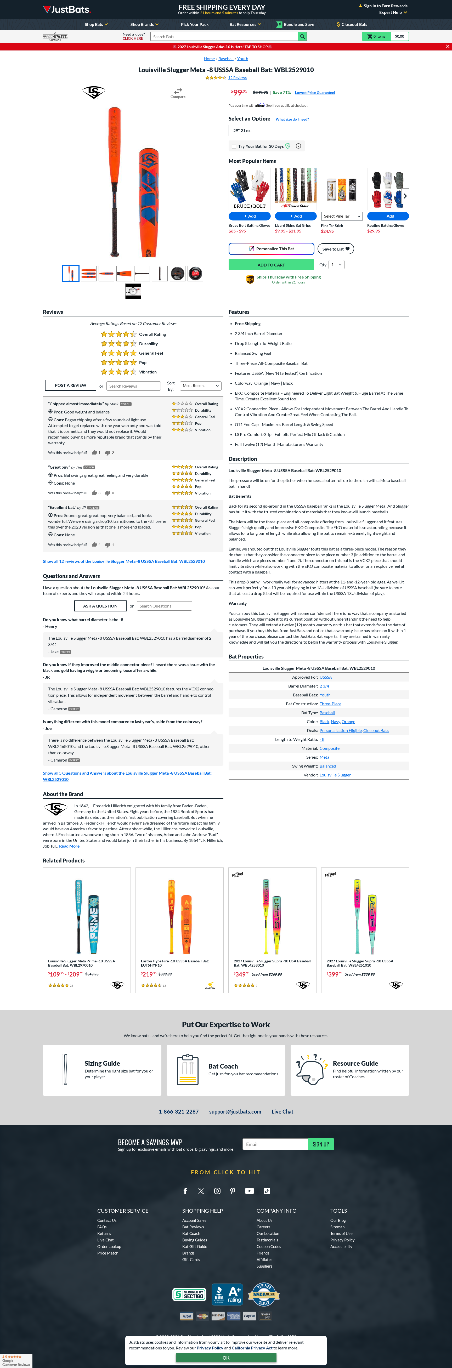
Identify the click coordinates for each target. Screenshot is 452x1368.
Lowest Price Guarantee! (315, 92)
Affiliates (265, 1259)
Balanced (328, 765)
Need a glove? (134, 36)
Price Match (107, 1253)
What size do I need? (292, 119)
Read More (69, 845)
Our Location (268, 1233)
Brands (188, 1253)
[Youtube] (249, 1191)
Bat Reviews (193, 1226)
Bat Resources (243, 24)
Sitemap (337, 1226)
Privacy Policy (210, 1347)
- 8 (322, 739)
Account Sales (194, 1220)
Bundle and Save (296, 24)
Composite (330, 748)
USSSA (326, 676)
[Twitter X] (201, 1191)
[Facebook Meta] (185, 1191)
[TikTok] (267, 1191)
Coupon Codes (269, 1246)
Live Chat (282, 1111)
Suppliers (265, 1266)
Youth (325, 694)
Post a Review (70, 385)
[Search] (302, 36)
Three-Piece (330, 703)
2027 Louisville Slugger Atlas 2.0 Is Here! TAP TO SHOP (222, 46)
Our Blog (338, 1220)
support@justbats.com (235, 1111)
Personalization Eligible (341, 730)
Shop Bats (94, 24)
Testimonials (267, 1240)
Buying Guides (194, 1240)
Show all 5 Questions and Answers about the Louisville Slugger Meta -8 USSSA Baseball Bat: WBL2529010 (127, 776)
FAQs (102, 1226)
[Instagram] (217, 1191)
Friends (263, 1253)
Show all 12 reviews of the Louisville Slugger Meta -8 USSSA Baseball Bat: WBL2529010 (124, 561)
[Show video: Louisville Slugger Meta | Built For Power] (133, 291)
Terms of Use (341, 1233)
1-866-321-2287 (179, 1111)
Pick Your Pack (195, 24)
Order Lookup (109, 1246)
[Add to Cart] (271, 264)
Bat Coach (191, 1233)
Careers (263, 1226)
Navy (335, 721)
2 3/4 (324, 685)
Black (324, 721)
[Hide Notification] (448, 46)
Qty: (323, 264)
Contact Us (107, 1220)
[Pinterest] (232, 1191)
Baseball (327, 712)
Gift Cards (191, 1259)
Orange (348, 721)
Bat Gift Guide (194, 1246)
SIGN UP (321, 1144)
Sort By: (171, 385)
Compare (178, 96)
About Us (265, 1220)
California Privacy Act (252, 1347)
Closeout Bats (354, 24)
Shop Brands (142, 24)
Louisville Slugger (335, 774)
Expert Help (390, 12)
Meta (324, 756)
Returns (104, 1233)
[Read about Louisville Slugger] (94, 92)
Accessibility (341, 1246)
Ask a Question (100, 605)
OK (226, 1358)
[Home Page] (67, 9)
